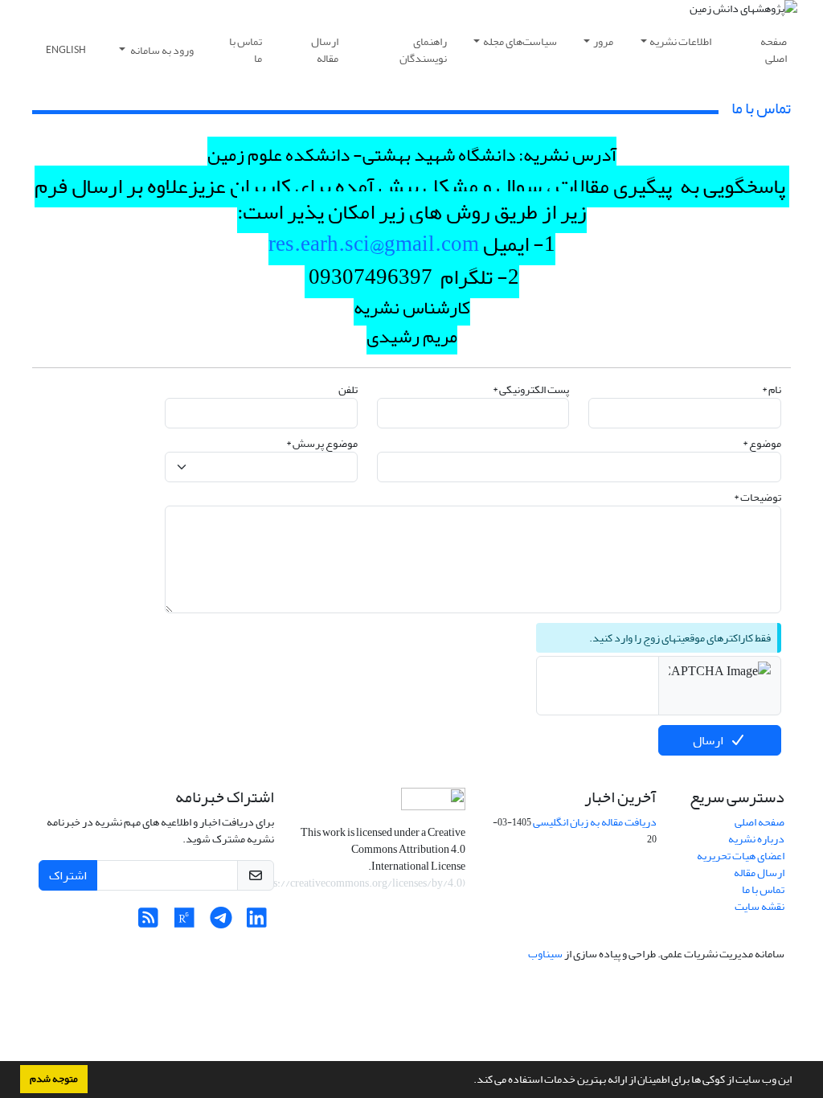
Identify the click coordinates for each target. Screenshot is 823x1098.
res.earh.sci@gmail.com (373, 244)
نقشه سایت (759, 906)
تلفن (348, 389)
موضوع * (762, 443)
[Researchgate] (184, 922)
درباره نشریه (756, 839)
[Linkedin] (257, 922)
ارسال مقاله (324, 50)
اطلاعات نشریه (680, 41)
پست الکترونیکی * (531, 389)
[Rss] (148, 922)
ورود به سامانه (161, 50)
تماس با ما (245, 50)
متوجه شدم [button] (54, 1078)
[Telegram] (220, 922)
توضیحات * (757, 497)
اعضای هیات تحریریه (740, 856)
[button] (469, 1081)
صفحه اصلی (773, 50)
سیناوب (545, 954)
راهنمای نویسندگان (423, 50)
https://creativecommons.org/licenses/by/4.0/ (356, 883)
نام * (771, 389)
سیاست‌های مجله (520, 41)
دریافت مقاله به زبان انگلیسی (595, 822)
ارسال (708, 740)
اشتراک (68, 875)
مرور (603, 41)
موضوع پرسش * (322, 443)
